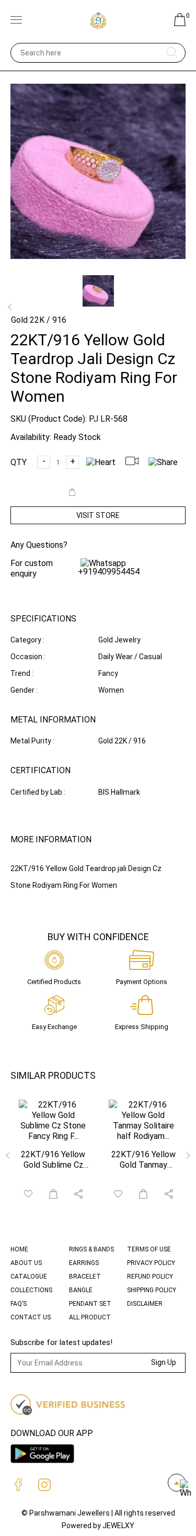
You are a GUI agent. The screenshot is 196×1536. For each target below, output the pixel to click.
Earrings (84, 1263)
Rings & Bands (91, 1249)
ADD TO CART (103, 493)
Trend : (21, 673)
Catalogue (28, 1276)
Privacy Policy (151, 1263)
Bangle (81, 1290)
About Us (26, 1263)
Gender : (24, 690)
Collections (31, 1290)
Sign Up (163, 1362)
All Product (90, 1317)
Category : (27, 640)
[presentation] (8, 1156)
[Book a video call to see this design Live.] (135, 462)
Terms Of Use (149, 1249)
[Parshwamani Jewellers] (98, 20)
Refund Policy (150, 1276)
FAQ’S (18, 1303)
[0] (180, 23)
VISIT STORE (98, 515)
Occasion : (27, 656)
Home (19, 1249)
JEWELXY (118, 1525)
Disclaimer (145, 1303)
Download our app (51, 1433)
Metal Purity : (32, 741)
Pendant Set (90, 1303)
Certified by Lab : (37, 792)
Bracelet (85, 1276)
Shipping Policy (151, 1290)
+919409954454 (109, 572)
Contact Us (30, 1317)
